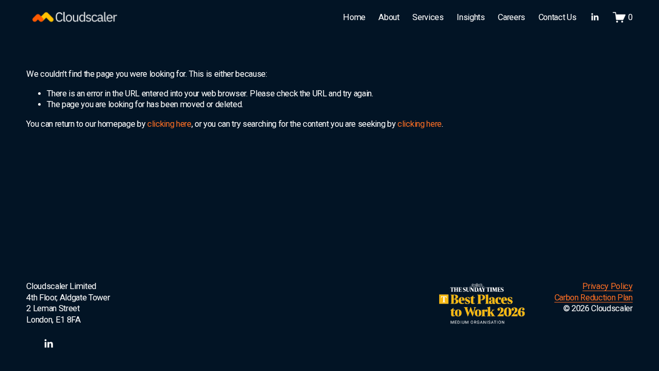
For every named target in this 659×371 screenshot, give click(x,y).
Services (427, 17)
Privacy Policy (607, 286)
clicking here (169, 124)
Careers (511, 17)
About (388, 17)
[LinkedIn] (594, 17)
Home (354, 17)
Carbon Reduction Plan (593, 297)
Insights (470, 17)
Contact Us (558, 17)
